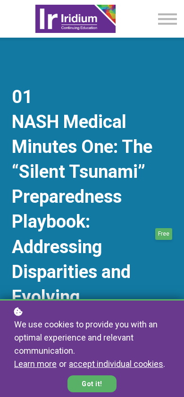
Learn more (35, 364)
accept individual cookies (116, 364)
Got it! (92, 384)
